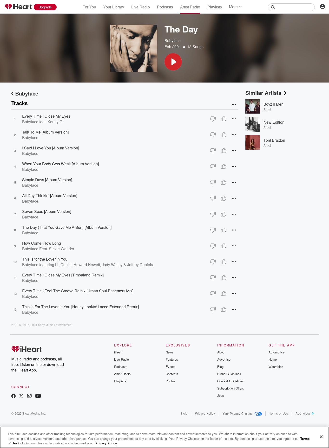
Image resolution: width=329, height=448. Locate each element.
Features (172, 359)
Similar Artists (263, 92)
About (221, 352)
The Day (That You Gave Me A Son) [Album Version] (67, 227)
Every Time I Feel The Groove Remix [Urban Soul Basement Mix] (77, 291)
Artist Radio (190, 7)
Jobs (220, 395)
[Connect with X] (21, 396)
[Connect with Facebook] (13, 396)
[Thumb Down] (213, 119)
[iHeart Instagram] (29, 396)
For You (89, 7)
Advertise (223, 359)
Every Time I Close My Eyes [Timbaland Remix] (63, 275)
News (169, 352)
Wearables (276, 366)
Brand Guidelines (229, 373)
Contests (172, 373)
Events (171, 366)
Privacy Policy (205, 413)
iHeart (118, 352)
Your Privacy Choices (238, 413)
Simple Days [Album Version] (47, 179)
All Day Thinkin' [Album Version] (49, 195)
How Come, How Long (41, 243)
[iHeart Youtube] (38, 396)
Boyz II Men (273, 104)
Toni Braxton (274, 140)
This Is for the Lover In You (44, 259)
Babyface (172, 40)
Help (184, 413)
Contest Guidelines (230, 381)
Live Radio (140, 7)
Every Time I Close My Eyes (46, 116)
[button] (173, 61)
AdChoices (303, 413)
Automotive (276, 352)
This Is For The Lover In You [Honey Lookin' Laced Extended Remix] (80, 306)
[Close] (321, 436)
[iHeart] (18, 7)
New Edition (273, 122)
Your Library (113, 7)
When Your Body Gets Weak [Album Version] (60, 163)
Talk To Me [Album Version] (45, 132)
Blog (220, 366)
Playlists (214, 7)
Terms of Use (278, 413)
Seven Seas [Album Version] (46, 211)
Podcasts (165, 7)
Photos (171, 381)
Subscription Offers (230, 388)
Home (273, 359)
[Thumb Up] (223, 119)
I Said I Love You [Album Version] (50, 148)
